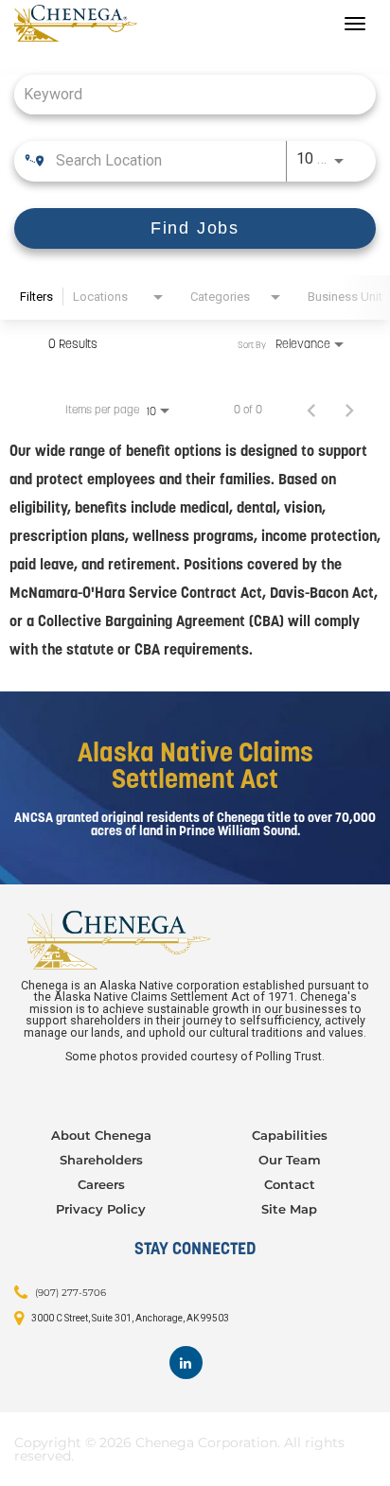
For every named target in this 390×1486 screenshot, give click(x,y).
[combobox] (185, 94)
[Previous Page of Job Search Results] (311, 409)
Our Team (289, 1159)
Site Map (289, 1208)
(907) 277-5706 (70, 1292)
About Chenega (101, 1135)
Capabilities (290, 1135)
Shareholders (101, 1159)
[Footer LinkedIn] (186, 1362)
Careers (101, 1184)
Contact (289, 1184)
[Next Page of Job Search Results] (349, 409)
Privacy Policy (101, 1208)
